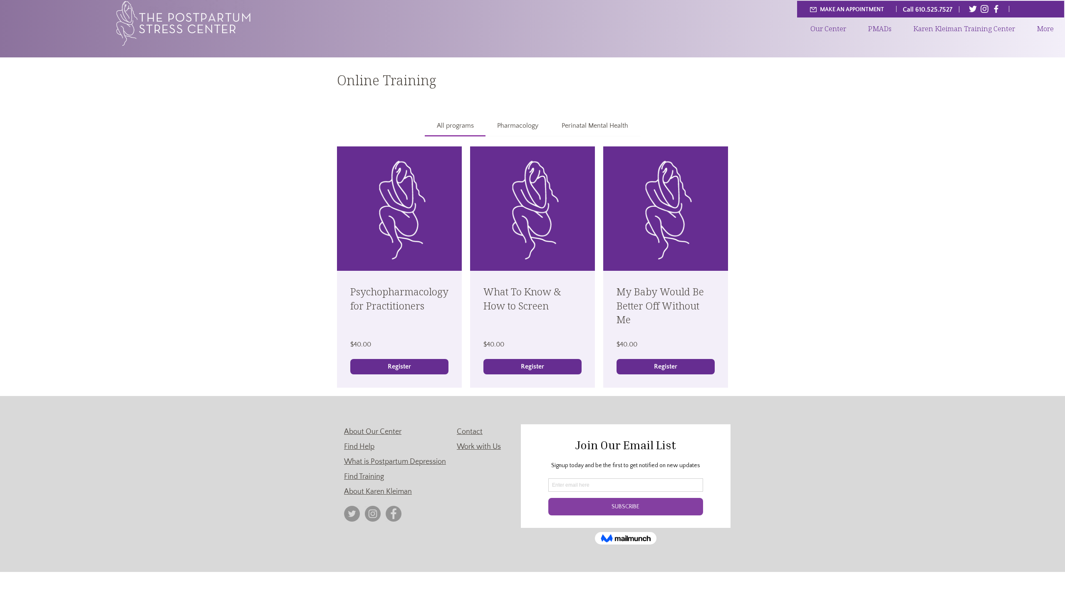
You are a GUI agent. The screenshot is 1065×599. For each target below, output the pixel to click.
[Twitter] (973, 9)
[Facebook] (996, 9)
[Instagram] (984, 9)
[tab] (455, 125)
